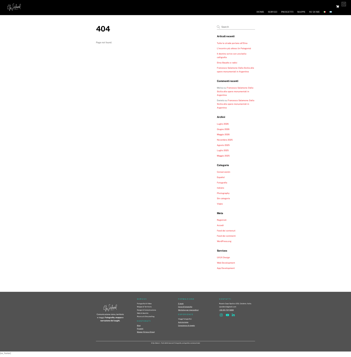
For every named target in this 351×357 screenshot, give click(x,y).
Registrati (222, 220)
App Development (226, 268)
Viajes (220, 204)
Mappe (301, 12)
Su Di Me (314, 12)
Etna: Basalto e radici (227, 62)
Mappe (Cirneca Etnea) (146, 332)
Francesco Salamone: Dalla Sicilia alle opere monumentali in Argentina (235, 91)
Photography (223, 193)
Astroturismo (183, 322)
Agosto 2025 (223, 145)
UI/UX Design (223, 257)
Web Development (226, 263)
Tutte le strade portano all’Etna (232, 43)
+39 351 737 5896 (226, 310)
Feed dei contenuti (226, 230)
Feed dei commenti (226, 236)
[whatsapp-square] (343, 4)
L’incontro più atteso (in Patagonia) (234, 48)
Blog (139, 326)
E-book (181, 304)
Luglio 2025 (223, 150)
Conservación (223, 172)
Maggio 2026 (223, 134)
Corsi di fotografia (185, 307)
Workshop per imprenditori (188, 310)
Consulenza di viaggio (186, 326)
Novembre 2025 (225, 140)
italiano (220, 188)
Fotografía (222, 182)
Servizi (272, 12)
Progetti (287, 12)
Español (221, 177)
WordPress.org (224, 241)
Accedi (220, 225)
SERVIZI (142, 299)
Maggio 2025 (223, 156)
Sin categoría (223, 198)
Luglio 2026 (223, 124)
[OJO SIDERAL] (14, 11)
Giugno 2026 (223, 129)
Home (260, 12)
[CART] (337, 6)
